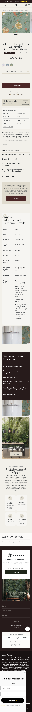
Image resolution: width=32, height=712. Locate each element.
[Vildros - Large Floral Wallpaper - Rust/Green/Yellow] (11, 65)
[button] (2, 5)
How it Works (7, 103)
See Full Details (8, 126)
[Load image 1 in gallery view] (15, 34)
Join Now (16, 572)
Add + (26, 102)
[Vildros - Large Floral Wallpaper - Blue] (3, 65)
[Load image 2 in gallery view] (17, 34)
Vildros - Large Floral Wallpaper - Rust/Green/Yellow (15, 10)
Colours (4, 62)
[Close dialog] (25, 672)
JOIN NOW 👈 (13, 700)
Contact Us (16, 627)
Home (3, 8)
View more (5, 144)
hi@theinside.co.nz (16, 625)
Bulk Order (16, 198)
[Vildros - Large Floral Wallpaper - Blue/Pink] (7, 65)
